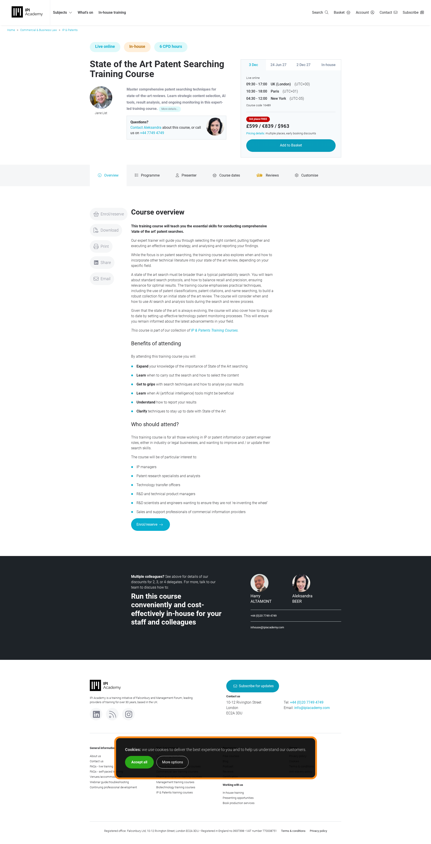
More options (172, 762)
